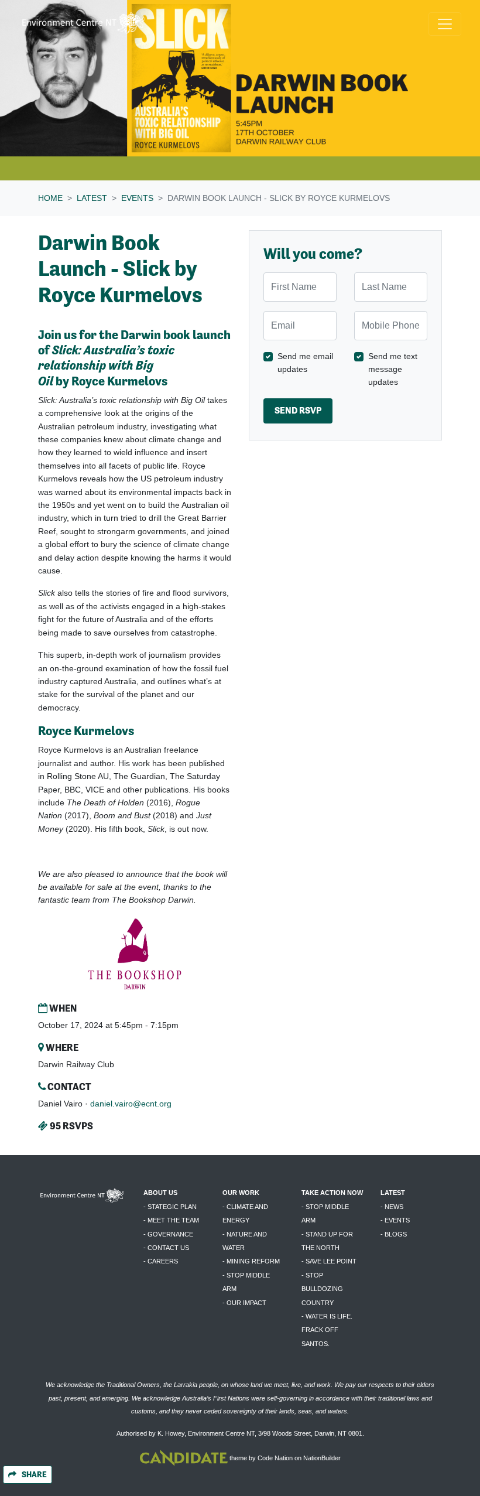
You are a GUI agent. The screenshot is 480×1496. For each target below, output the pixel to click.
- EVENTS (395, 1220)
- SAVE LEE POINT (328, 1261)
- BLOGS (393, 1234)
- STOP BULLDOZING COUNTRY (322, 1289)
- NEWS (391, 1206)
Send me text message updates (392, 369)
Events (137, 198)
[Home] (83, 24)
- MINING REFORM (251, 1261)
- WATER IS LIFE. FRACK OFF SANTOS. (326, 1330)
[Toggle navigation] (444, 24)
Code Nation (275, 1457)
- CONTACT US (166, 1247)
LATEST (392, 1192)
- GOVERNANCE (168, 1234)
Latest (92, 198)
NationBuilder (322, 1457)
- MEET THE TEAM (171, 1220)
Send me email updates (305, 362)
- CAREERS (160, 1261)
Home (50, 198)
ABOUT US (160, 1192)
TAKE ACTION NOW (332, 1192)
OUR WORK (240, 1192)
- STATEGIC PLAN (170, 1206)
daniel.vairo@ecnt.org (131, 1103)
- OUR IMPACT (244, 1302)
